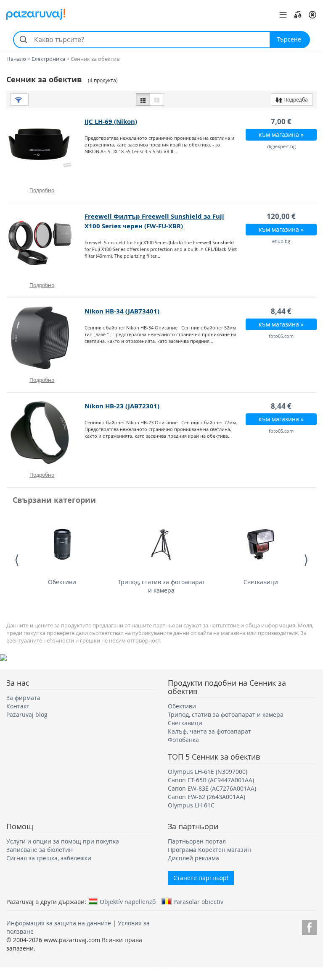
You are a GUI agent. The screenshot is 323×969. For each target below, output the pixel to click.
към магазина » (281, 134)
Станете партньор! (200, 878)
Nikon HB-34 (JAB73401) (122, 311)
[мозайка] (157, 99)
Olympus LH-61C (191, 805)
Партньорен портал (197, 841)
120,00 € (281, 216)
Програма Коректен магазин (209, 850)
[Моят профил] (312, 14)
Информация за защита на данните (58, 923)
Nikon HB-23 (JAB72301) (122, 406)
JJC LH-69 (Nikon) (111, 121)
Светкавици (261, 582)
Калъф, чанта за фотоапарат (209, 731)
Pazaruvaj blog (27, 714)
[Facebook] (309, 926)
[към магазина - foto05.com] (46, 337)
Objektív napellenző (128, 901)
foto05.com (281, 336)
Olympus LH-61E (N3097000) (207, 772)
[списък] (143, 99)
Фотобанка (183, 740)
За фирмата (23, 698)
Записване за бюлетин (39, 850)
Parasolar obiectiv (198, 901)
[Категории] (283, 14)
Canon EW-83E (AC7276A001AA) (212, 788)
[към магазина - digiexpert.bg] (46, 148)
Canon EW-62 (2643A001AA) (206, 797)
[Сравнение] (297, 14)
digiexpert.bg (281, 146)
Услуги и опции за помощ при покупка (62, 841)
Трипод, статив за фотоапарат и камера (161, 586)
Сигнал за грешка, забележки (48, 858)
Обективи (62, 582)
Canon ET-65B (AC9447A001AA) (211, 780)
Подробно (41, 190)
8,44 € (281, 311)
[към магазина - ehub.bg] (46, 243)
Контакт (17, 706)
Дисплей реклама (193, 858)
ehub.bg (281, 241)
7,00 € (281, 121)
